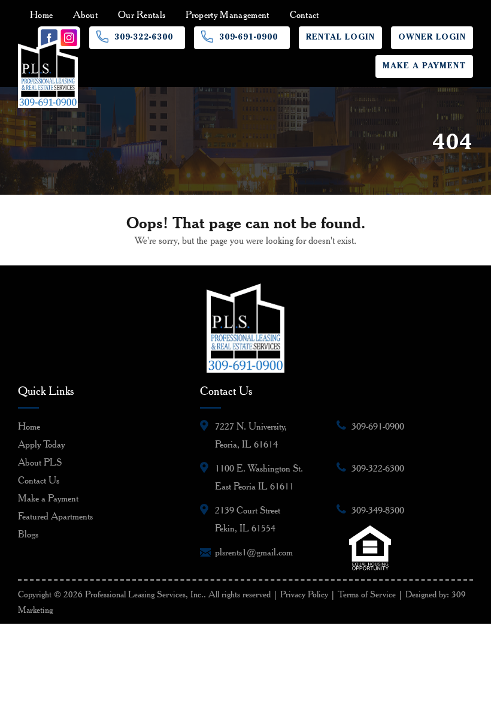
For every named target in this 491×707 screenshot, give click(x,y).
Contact (304, 14)
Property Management (227, 14)
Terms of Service (367, 594)
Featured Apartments (55, 516)
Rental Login (340, 38)
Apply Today (41, 444)
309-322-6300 (143, 38)
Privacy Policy (304, 594)
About (85, 14)
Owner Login (432, 38)
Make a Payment (424, 66)
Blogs (28, 534)
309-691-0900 (248, 38)
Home (41, 14)
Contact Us (38, 480)
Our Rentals (142, 14)
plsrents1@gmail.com (254, 552)
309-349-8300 (377, 510)
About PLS (40, 462)
